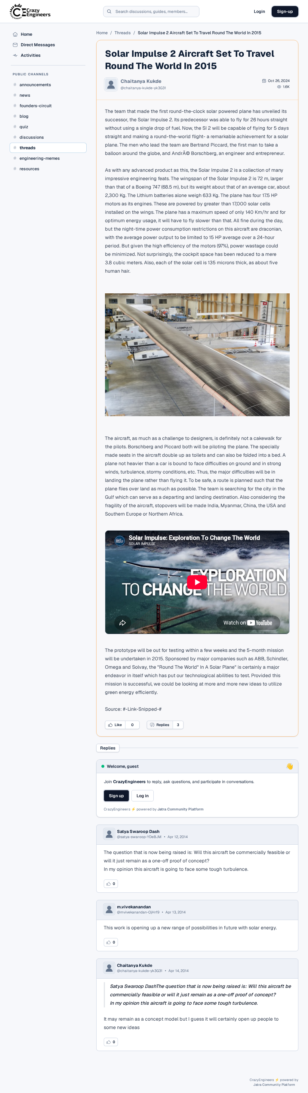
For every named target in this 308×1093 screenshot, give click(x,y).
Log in (143, 795)
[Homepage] (30, 11)
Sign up (116, 795)
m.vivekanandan (134, 907)
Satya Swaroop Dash (138, 831)
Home (102, 32)
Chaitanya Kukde (141, 81)
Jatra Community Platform (180, 809)
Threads (123, 32)
